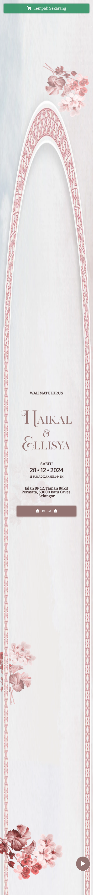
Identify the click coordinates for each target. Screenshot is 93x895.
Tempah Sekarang (49, 8)
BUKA (46, 511)
